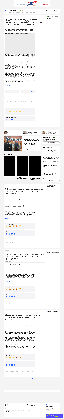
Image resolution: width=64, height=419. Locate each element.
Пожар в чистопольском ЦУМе (11, 56)
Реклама (22, 12)
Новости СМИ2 (7, 85)
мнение (32, 371)
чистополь (7, 101)
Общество (7, 251)
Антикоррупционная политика (9, 414)
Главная (6, 12)
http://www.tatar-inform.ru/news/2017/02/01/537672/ (14, 279)
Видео (13, 12)
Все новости (51, 180)
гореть (31, 101)
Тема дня (7, 16)
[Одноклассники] (9, 119)
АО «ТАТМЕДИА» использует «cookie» (9, 414)
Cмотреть (56, 416)
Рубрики (10, 12)
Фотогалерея (18, 12)
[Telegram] (12, 119)
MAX (14, 96)
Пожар (18, 101)
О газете (30, 12)
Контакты (26, 12)
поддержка (11, 103)
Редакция (34, 12)
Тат (50, 10)
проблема (27, 371)
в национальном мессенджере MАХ (27, 91)
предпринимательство (9, 242)
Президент (13, 101)
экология (17, 371)
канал (13, 96)
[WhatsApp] (14, 234)
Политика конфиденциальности (9, 415)
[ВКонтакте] (6, 119)
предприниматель (24, 101)
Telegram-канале (8, 91)
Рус (46, 10)
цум (6, 103)
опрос (22, 371)
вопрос (12, 371)
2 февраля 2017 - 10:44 (7, 261)
